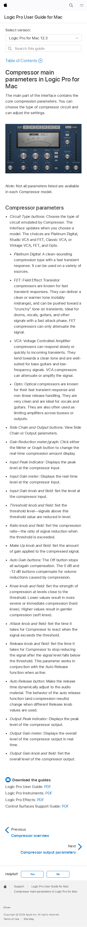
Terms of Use (11, 919)
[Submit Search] (10, 48)
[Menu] (81, 5)
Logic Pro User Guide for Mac (33, 17)
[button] (71, 5)
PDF (47, 786)
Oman (6, 907)
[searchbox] (43, 48)
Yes (32, 874)
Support (19, 886)
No (58, 874)
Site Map (29, 919)
